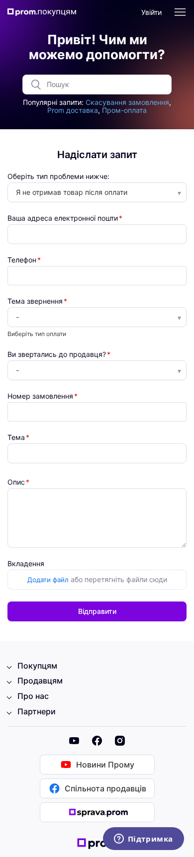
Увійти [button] (151, 12)
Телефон (21, 260)
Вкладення (25, 564)
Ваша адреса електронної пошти (62, 218)
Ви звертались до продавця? (56, 354)
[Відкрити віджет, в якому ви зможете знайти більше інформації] (143, 839)
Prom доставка (72, 110)
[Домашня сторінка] (44, 12)
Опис (16, 482)
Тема (16, 437)
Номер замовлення (40, 396)
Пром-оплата (124, 110)
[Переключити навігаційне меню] (180, 12)
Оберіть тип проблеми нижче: (58, 176)
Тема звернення (35, 301)
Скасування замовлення (127, 102)
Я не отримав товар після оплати (71, 192)
